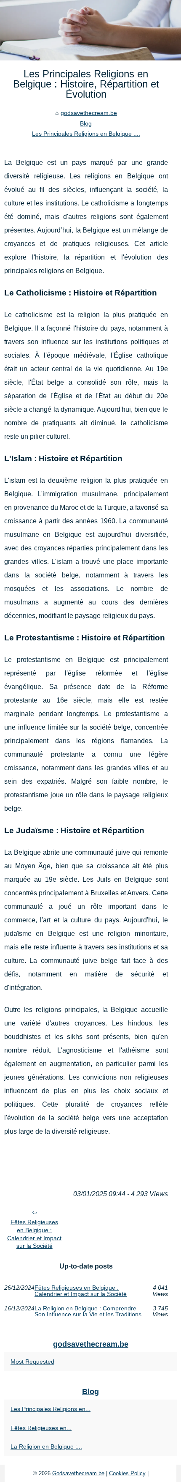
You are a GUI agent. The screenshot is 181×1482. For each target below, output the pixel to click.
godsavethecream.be (89, 112)
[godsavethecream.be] (90, 30)
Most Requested (32, 1361)
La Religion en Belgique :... (46, 1446)
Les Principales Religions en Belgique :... (86, 133)
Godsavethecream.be (78, 1473)
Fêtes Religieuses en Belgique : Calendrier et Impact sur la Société (34, 1234)
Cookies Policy (127, 1473)
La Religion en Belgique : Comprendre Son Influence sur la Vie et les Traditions (88, 1311)
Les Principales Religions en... (50, 1408)
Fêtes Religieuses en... (41, 1428)
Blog (86, 123)
